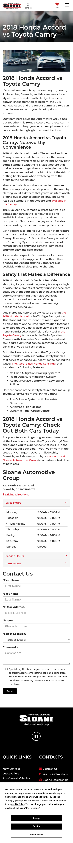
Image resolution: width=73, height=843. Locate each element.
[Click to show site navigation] (67, 5)
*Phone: (8, 620)
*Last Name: (11, 593)
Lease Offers (11, 773)
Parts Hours (13, 563)
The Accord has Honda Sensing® (34, 363)
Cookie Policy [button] (17, 804)
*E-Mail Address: (14, 607)
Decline (36, 826)
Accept (36, 818)
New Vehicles (12, 768)
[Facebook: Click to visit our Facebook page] (36, 736)
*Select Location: (14, 633)
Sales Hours (13, 502)
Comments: (11, 647)
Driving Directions (16, 494)
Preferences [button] (32, 808)
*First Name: (11, 580)
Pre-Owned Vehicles (16, 778)
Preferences (36, 834)
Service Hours (14, 556)
